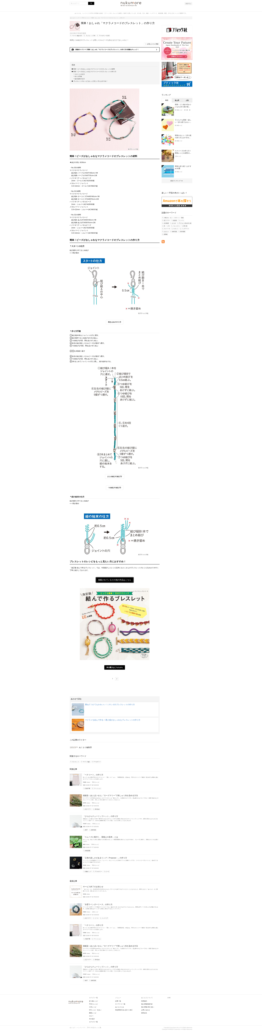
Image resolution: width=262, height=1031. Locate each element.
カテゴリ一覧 (93, 1022)
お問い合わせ (145, 1010)
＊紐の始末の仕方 (79, 79)
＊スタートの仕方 (79, 74)
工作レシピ (95, 912)
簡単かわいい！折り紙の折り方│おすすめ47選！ (183, 136)
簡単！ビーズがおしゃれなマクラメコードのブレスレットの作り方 (94, 71)
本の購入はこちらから (114, 667)
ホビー (91, 1016)
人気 (187, 100)
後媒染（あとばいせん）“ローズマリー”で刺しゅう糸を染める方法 (110, 795)
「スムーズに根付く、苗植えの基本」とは (100, 837)
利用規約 (144, 1001)
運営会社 (144, 1013)
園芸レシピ (92, 1013)
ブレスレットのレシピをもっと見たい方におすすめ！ (90, 81)
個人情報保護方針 (147, 1004)
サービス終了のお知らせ (93, 887)
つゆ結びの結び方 (114, 488)
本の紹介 (92, 1019)
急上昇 (177, 100)
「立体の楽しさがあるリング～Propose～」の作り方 (105, 858)
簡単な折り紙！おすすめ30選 (183, 167)
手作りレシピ (95, 782)
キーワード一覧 (120, 1004)
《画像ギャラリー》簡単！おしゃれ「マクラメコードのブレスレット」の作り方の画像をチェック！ (115, 49)
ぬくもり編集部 (85, 747)
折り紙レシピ (178, 110)
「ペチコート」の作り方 (93, 775)
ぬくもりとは (119, 1007)
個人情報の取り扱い (147, 1007)
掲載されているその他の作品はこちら (114, 580)
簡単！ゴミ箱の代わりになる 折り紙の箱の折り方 (183, 105)
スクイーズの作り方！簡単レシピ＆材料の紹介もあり (183, 152)
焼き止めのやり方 (114, 322)
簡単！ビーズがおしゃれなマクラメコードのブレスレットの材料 (94, 69)
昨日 (166, 100)
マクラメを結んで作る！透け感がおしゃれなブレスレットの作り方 (112, 720)
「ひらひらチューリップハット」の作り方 (100, 816)
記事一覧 (118, 1001)
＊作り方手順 (77, 76)
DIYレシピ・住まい (95, 1010)
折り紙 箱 (187, 110)
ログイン (188, 3)
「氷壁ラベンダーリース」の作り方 (97, 904)
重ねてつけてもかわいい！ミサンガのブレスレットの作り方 (110, 704)
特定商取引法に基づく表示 (123, 1010)
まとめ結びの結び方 (114, 476)
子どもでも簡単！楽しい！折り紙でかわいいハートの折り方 (183, 121)
